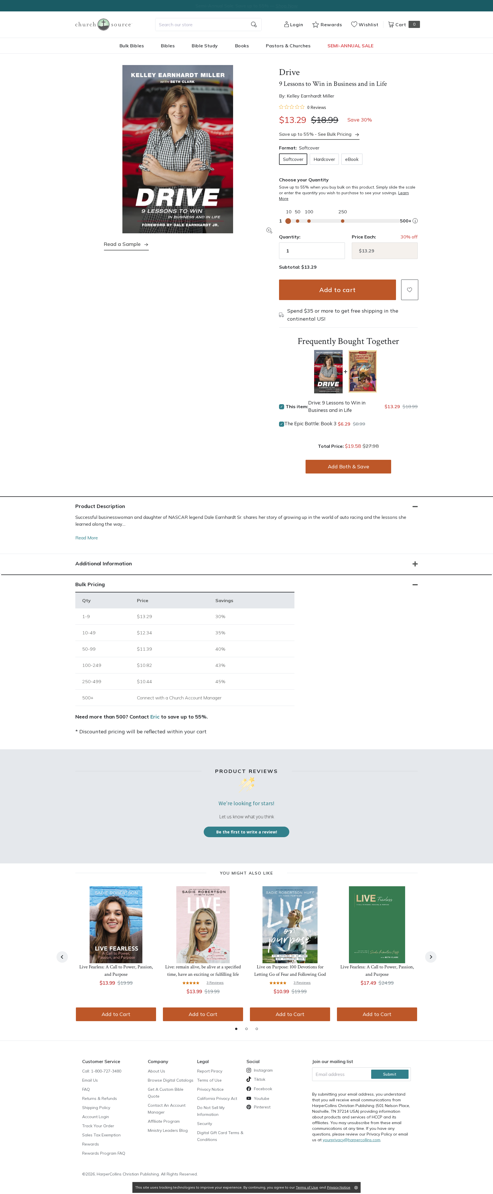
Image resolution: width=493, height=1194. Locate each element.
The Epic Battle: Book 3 (310, 423)
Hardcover (324, 159)
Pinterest (262, 1107)
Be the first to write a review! (246, 832)
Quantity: (289, 237)
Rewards (90, 1144)
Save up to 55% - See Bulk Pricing (315, 134)
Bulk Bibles (132, 45)
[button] (409, 290)
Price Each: (364, 237)
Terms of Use (209, 1080)
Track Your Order (98, 1125)
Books (242, 45)
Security (204, 1123)
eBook (352, 159)
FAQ (86, 1089)
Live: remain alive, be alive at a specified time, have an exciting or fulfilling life (203, 971)
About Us (156, 1071)
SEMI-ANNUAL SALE (350, 45)
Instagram (263, 1070)
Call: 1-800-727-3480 (101, 1071)
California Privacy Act (217, 1098)
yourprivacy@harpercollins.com (351, 1139)
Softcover (293, 159)
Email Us (90, 1080)
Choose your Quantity (304, 180)
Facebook (263, 1088)
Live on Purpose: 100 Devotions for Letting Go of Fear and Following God (290, 971)
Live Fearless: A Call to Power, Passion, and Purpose (116, 971)
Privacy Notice (210, 1089)
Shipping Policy (96, 1107)
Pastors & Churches (288, 45)
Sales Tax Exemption (101, 1135)
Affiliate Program (164, 1121)
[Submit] (254, 24)
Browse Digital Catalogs (170, 1080)
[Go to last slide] (62, 957)
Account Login (95, 1116)
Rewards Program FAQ (103, 1153)
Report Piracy (209, 1071)
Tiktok (259, 1079)
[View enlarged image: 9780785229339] (177, 149)
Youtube (261, 1098)
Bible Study (205, 45)
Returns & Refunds (99, 1098)
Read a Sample (122, 244)
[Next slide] (431, 957)
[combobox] (208, 24)
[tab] (236, 1029)
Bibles (168, 45)
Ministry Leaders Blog (168, 1130)
